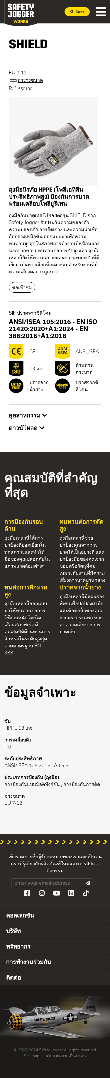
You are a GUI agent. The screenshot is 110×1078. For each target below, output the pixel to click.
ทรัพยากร (18, 946)
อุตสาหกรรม (25, 415)
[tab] (55, 416)
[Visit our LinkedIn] (71, 893)
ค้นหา (79, 11)
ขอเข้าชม (22, 287)
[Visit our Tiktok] (86, 893)
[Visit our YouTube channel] (56, 893)
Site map (31, 1055)
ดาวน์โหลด (24, 427)
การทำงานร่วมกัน (28, 961)
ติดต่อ (13, 977)
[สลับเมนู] (101, 11)
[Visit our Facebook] (27, 893)
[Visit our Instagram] (42, 893)
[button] (15, 141)
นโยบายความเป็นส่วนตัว (65, 1055)
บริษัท (13, 930)
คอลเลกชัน (20, 915)
